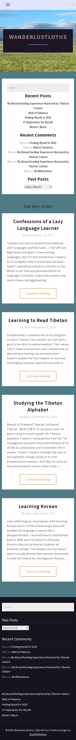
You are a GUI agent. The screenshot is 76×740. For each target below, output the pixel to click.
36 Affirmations (43, 171)
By (28, 235)
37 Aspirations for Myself (38, 122)
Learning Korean (38, 506)
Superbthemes (38, 734)
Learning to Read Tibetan (38, 320)
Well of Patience (38, 113)
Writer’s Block (38, 127)
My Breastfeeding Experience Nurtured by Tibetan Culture (35, 694)
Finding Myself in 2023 (38, 117)
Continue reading (38, 293)
